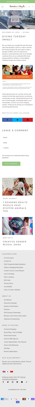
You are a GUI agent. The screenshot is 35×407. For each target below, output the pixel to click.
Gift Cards (7, 280)
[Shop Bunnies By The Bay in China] (11, 371)
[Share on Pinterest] (28, 120)
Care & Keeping (9, 274)
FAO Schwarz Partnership (12, 312)
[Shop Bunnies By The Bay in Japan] (7, 371)
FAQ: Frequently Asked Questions (14, 264)
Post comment (11, 163)
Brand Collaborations (11, 351)
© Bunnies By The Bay (17, 389)
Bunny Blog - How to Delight (13, 332)
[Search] (26, 6)
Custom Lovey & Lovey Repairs (14, 270)
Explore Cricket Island (11, 306)
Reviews (7, 309)
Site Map (7, 348)
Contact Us (7, 261)
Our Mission (8, 300)
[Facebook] (3, 382)
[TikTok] (26, 382)
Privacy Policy (8, 283)
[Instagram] (12, 382)
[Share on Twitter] (17, 120)
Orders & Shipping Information (13, 267)
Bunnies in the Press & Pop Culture (15, 316)
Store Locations (9, 277)
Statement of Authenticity (12, 319)
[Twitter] (8, 382)
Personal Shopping (10, 329)
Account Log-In (9, 258)
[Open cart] (29, 7)
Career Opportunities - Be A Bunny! (15, 342)
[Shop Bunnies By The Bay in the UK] (4, 371)
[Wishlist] (32, 7)
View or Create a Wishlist (12, 290)
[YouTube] (22, 382)
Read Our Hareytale (10, 303)
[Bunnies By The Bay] (17, 6)
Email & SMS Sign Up (11, 339)
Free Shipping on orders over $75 (17, 1)
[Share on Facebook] (7, 120)
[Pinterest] (17, 382)
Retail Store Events (10, 335)
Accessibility (8, 286)
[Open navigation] (2, 6)
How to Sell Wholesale (11, 345)
